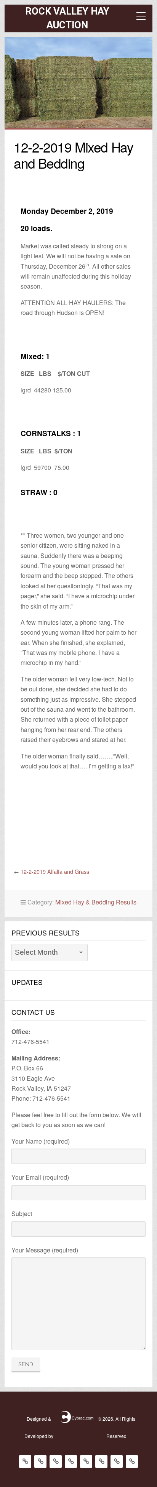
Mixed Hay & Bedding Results (95, 902)
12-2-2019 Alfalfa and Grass (55, 871)
